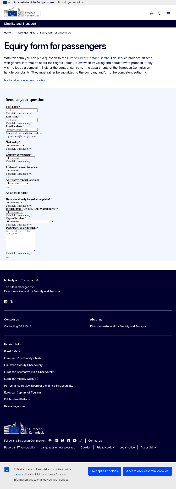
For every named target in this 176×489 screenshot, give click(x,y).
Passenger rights (25, 32)
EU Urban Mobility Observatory (23, 365)
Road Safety (12, 351)
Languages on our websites (58, 447)
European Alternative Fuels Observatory (29, 372)
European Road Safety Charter (23, 358)
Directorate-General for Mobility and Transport (118, 326)
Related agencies (14, 406)
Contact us (95, 440)
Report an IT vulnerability (19, 447)
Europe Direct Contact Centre (88, 58)
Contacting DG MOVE (17, 326)
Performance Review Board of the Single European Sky (38, 385)
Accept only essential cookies (147, 471)
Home (7, 32)
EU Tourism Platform (17, 399)
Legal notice (127, 447)
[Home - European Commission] (25, 12)
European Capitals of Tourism (22, 392)
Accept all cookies (105, 471)
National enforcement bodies (24, 80)
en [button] (151, 13)
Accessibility (148, 447)
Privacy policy (105, 447)
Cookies (86, 447)
